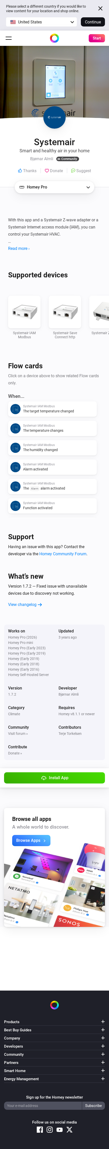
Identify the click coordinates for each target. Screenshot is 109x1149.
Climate (14, 714)
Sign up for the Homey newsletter (54, 1097)
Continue (93, 22)
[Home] (54, 38)
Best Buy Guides (17, 1030)
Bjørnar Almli (69, 694)
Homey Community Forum (62, 553)
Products (12, 1022)
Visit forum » (18, 734)
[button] (41, 21)
